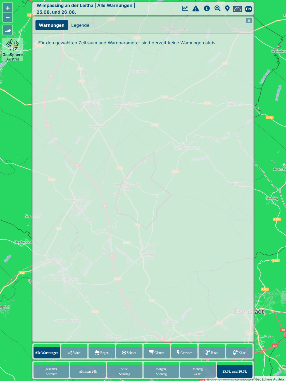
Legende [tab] (80, 25)
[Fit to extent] (7, 30)
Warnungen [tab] (52, 25)
